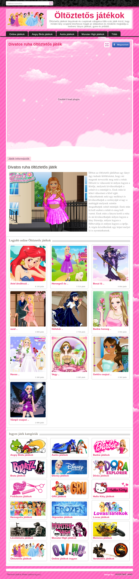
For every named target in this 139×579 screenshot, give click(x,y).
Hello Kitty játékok (103, 496)
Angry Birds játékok (42, 34)
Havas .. (14, 374)
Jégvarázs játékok (62, 517)
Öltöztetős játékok (21, 558)
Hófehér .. (57, 329)
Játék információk (18, 158)
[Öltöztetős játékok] (26, 19)
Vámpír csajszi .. (19, 419)
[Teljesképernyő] (107, 44)
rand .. (14, 329)
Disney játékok (60, 475)
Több (114, 34)
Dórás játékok (101, 475)
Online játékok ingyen (64, 558)
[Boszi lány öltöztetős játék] (110, 280)
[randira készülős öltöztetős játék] (28, 325)
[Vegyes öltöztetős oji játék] (69, 371)
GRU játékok (59, 496)
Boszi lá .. (98, 283)
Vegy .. (55, 374)
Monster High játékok (93, 34)
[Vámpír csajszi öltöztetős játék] (28, 416)
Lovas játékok (101, 517)
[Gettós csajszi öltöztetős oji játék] (110, 371)
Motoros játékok (102, 538)
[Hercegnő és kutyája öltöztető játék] (69, 280)
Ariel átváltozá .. (19, 283)
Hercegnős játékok (21, 517)
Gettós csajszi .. (102, 374)
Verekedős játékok (103, 558)
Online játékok (17, 34)
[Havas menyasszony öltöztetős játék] (28, 371)
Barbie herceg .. (102, 329)
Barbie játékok (101, 455)
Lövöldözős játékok (21, 538)
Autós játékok (67, 34)
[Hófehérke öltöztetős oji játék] (69, 325)
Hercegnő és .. (60, 283)
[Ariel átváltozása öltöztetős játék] (28, 280)
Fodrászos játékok (21, 496)
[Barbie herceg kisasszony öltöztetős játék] (110, 325)
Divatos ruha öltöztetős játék (35, 44)
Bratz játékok (17, 475)
